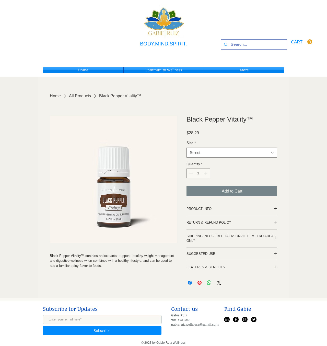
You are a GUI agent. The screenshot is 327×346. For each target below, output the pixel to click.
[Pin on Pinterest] (199, 283)
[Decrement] (190, 173)
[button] (301, 41)
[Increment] (206, 173)
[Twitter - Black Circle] (253, 319)
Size (191, 143)
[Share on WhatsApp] (209, 283)
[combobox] (231, 153)
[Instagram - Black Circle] (245, 319)
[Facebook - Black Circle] (236, 319)
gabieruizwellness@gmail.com (195, 324)
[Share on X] (219, 283)
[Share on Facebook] (190, 283)
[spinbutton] (198, 173)
